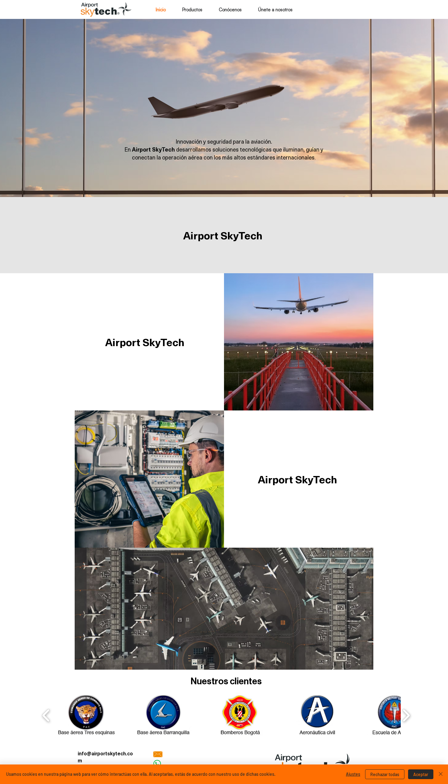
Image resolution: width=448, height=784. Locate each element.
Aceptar (420, 774)
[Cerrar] (440, 774)
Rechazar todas (384, 774)
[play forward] (406, 715)
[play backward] (46, 715)
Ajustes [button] (353, 774)
